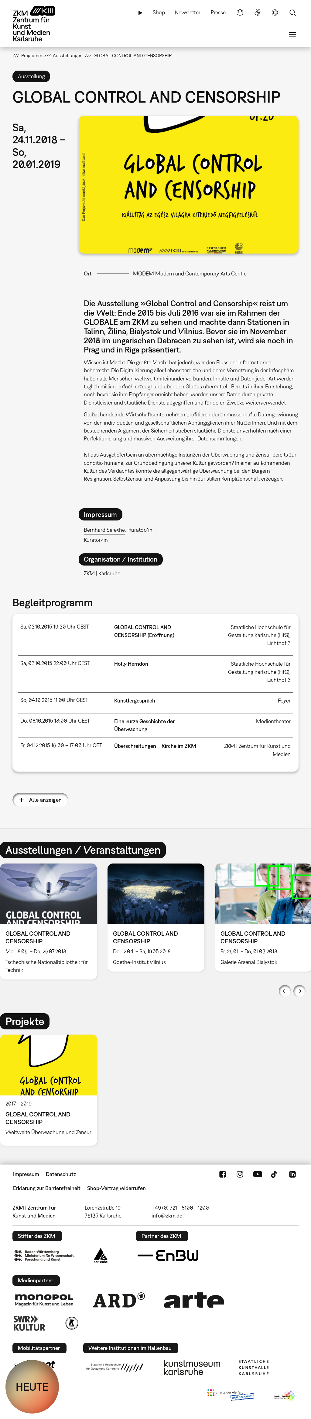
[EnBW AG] (168, 1255)
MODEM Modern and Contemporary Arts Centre (190, 273)
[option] (156, 918)
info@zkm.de (167, 1215)
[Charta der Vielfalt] (231, 1396)
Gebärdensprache (257, 12)
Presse (218, 12)
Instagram (240, 1174)
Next (299, 991)
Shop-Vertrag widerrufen (116, 1188)
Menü (292, 35)
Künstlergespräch (134, 700)
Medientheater (273, 721)
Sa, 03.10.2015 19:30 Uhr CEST (54, 626)
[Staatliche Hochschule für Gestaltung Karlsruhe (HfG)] (114, 1367)
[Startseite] (39, 23)
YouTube (257, 1174)
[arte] (194, 1299)
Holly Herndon (131, 663)
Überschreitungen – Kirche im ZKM (155, 746)
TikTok (275, 1174)
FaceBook (223, 1174)
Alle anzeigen (45, 800)
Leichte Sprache (240, 12)
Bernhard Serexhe (104, 530)
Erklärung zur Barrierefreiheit (46, 1188)
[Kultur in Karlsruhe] (71, 1323)
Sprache (275, 12)
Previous (285, 991)
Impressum (26, 1174)
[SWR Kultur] (29, 1323)
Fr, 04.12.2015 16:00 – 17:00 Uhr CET (61, 745)
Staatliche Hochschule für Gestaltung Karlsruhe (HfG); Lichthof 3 (259, 635)
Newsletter (187, 12)
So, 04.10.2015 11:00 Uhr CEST (54, 700)
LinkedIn (292, 1174)
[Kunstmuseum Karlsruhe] (192, 1367)
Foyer (284, 700)
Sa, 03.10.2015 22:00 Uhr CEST (55, 663)
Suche (292, 12)
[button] (189, 185)
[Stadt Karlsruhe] (100, 1255)
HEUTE (32, 1387)
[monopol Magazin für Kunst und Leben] (44, 1300)
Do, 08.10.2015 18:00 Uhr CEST (55, 720)
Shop (159, 12)
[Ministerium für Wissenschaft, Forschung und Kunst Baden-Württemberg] (44, 1255)
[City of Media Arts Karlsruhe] (285, 1396)
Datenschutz (61, 1174)
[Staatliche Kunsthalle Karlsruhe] (253, 1367)
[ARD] (119, 1300)
